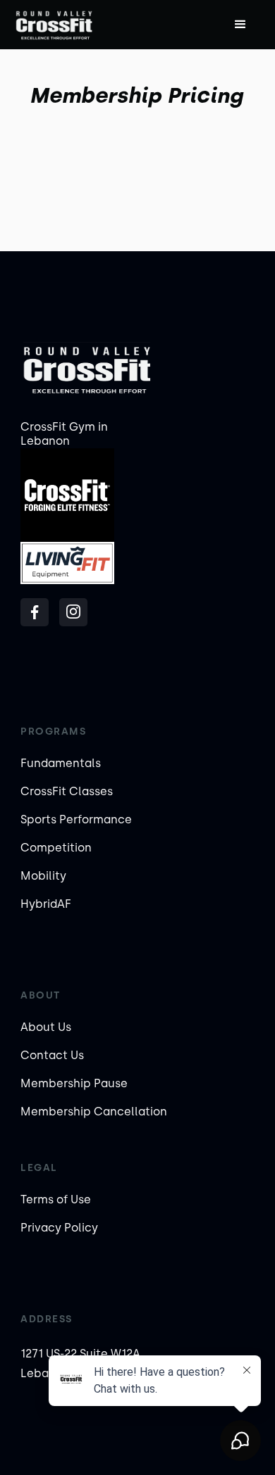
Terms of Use (55, 1199)
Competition (56, 847)
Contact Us (52, 1055)
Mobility (43, 875)
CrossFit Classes (66, 791)
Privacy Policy (59, 1227)
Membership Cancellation (93, 1111)
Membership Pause (74, 1083)
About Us (45, 1027)
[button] (240, 25)
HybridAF (45, 904)
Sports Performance (76, 819)
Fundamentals (60, 763)
